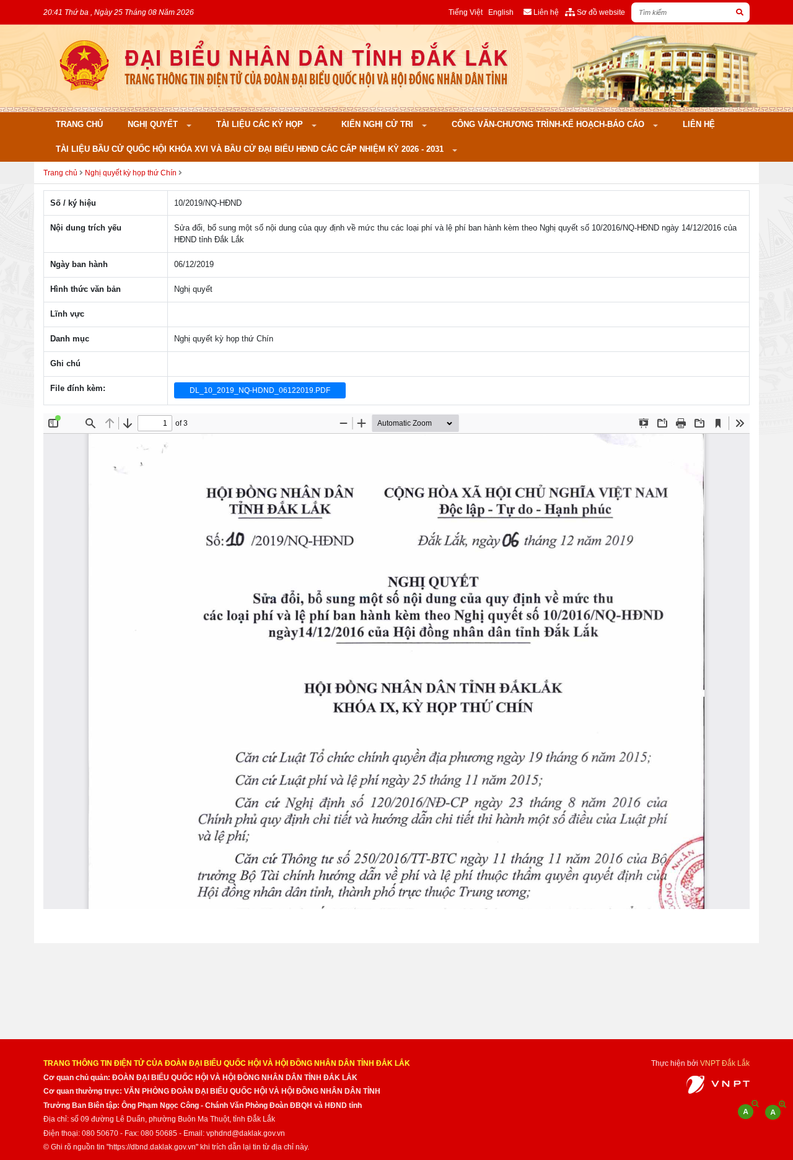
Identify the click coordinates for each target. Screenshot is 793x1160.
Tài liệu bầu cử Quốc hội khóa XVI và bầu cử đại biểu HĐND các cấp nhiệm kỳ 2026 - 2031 (251, 149)
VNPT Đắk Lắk (725, 1063)
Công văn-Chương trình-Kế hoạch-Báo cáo (549, 124)
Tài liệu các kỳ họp (260, 124)
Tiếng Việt (466, 12)
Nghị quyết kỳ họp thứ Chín (131, 173)
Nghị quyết (154, 124)
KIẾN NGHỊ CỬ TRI (378, 124)
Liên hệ (699, 124)
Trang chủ (79, 124)
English (501, 12)
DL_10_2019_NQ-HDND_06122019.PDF (260, 390)
